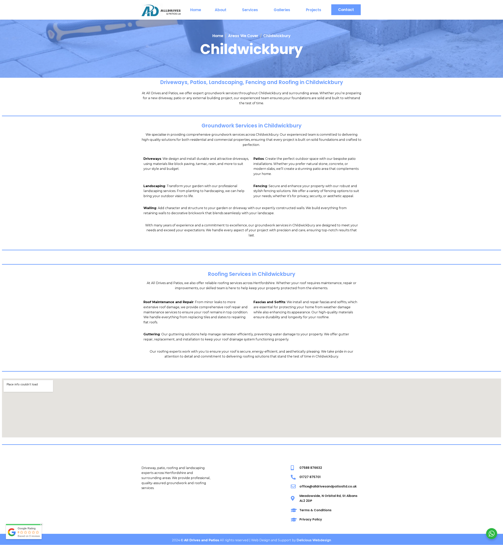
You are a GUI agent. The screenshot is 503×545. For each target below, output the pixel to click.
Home (195, 10)
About (220, 10)
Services (250, 10)
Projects (313, 10)
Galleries (282, 10)
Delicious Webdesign (314, 540)
